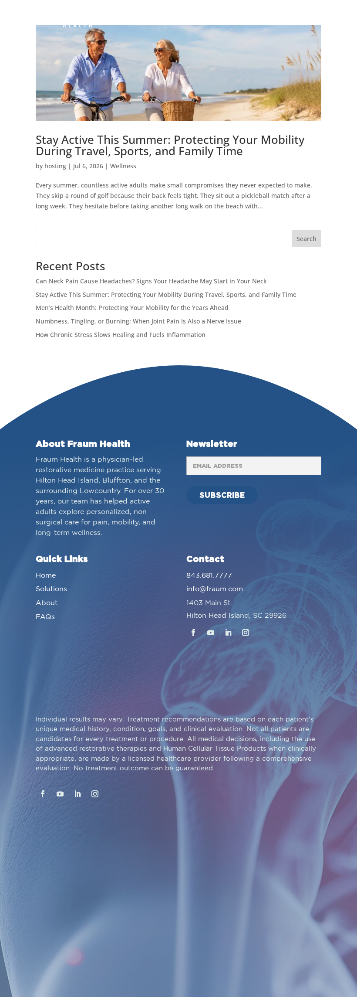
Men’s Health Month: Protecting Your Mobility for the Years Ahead (132, 307)
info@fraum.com (214, 589)
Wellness (123, 166)
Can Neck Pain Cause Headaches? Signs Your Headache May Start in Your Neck (151, 281)
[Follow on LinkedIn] (228, 633)
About (46, 603)
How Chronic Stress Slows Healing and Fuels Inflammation (120, 334)
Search (306, 239)
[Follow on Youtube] (211, 633)
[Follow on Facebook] (193, 633)
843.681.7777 (209, 575)
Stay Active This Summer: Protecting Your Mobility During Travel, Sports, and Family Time (170, 145)
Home (46, 575)
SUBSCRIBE (222, 495)
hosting (55, 166)
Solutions (51, 589)
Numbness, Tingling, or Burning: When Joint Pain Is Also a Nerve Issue (138, 321)
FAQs (45, 617)
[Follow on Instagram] (246, 633)
